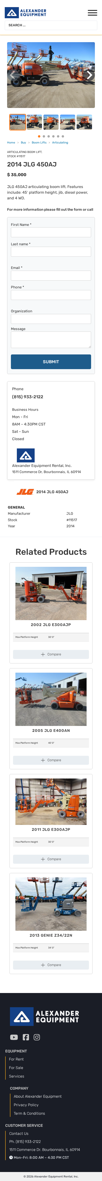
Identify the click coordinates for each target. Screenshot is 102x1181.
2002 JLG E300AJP (51, 624)
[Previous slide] (13, 75)
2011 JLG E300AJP (51, 829)
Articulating (60, 142)
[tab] (39, 136)
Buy (23, 142)
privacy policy (26, 1105)
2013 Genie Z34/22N (51, 935)
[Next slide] (89, 75)
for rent (16, 1059)
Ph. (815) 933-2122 (25, 1141)
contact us (18, 1133)
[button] (51, 75)
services (16, 1076)
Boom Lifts (39, 142)
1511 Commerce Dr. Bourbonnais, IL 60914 (44, 1149)
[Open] (88, 13)
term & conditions (29, 1113)
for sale (16, 1067)
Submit (51, 361)
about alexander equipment (38, 1096)
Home (11, 142)
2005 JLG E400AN (51, 730)
